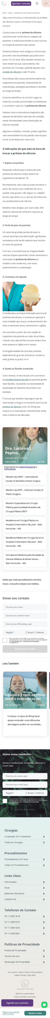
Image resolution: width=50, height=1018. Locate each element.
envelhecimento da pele (17, 379)
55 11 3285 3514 (12, 916)
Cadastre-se (10, 899)
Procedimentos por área (16, 859)
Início (4, 13)
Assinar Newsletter (25, 809)
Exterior (40, 632)
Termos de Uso (12, 956)
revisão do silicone (12, 72)
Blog (10, 13)
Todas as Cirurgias (13, 842)
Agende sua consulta (17, 1002)
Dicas (7, 887)
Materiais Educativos (14, 893)
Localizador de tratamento (17, 836)
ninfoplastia (10, 469)
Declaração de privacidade (17, 962)
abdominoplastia (27, 467)
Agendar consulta (21, 3)
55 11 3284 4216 (12, 927)
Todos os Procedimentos (16, 865)
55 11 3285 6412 (12, 922)
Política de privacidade (15, 950)
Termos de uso (16, 641)
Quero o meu (35, 1013)
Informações (10, 882)
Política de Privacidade (31, 641)
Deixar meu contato (25, 649)
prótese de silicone (12, 406)
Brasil (30, 632)
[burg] (45, 3)
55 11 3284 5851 (12, 933)
